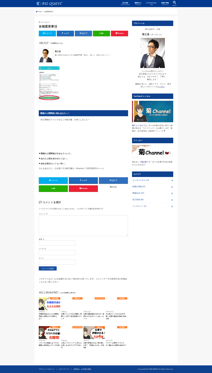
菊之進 (58, 51)
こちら (162, 87)
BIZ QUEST (154, 369)
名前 (41, 239)
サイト (41, 258)
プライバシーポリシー (47, 369)
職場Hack (138, 4)
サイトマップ (64, 369)
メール (42, 249)
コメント (43, 214)
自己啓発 (125, 4)
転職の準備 (165, 4)
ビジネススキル (151, 4)
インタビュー (139, 206)
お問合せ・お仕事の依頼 (82, 369)
